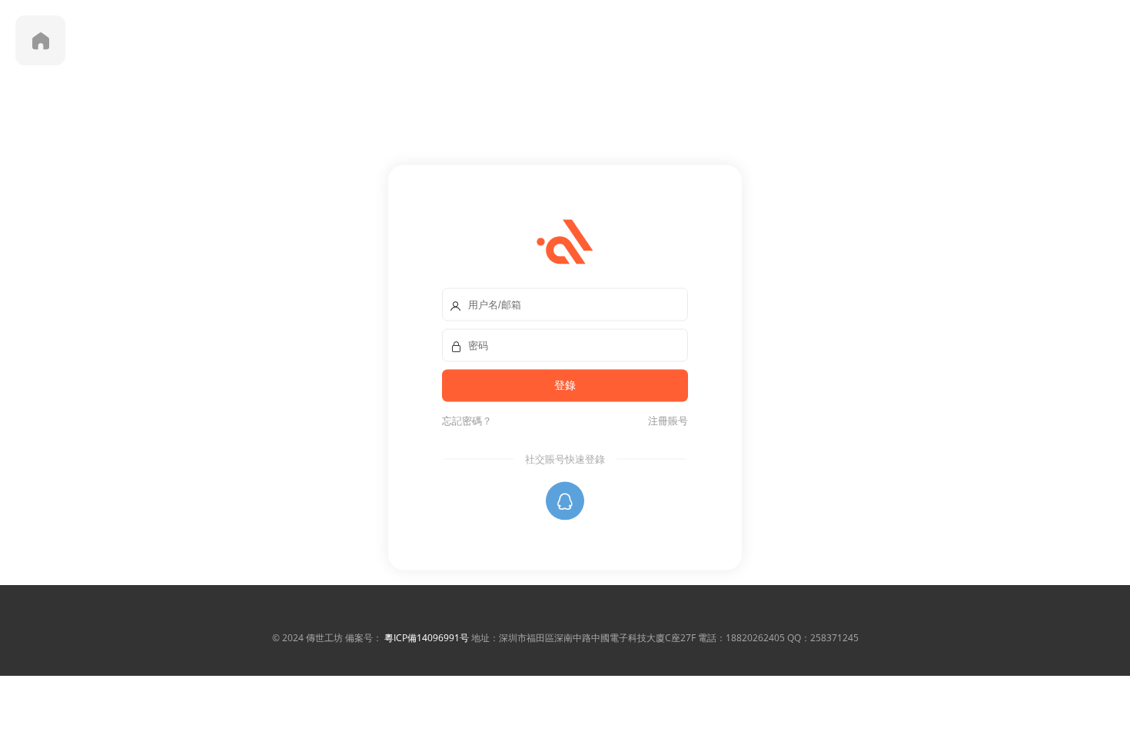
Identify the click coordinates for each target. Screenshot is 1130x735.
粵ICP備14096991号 (426, 637)
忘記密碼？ (467, 420)
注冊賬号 (665, 420)
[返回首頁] (40, 40)
